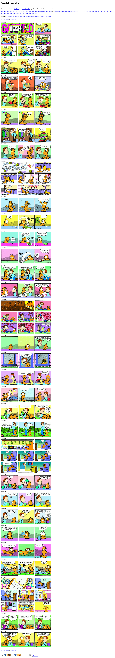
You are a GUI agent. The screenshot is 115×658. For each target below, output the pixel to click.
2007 (90, 11)
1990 (38, 11)
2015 (2, 13)
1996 (56, 11)
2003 (77, 11)
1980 (8, 11)
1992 (44, 11)
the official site (26, 9)
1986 (26, 11)
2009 (96, 11)
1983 (17, 11)
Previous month (5, 19)
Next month (13, 19)
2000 (68, 11)
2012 (105, 11)
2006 (87, 11)
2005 (84, 11)
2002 (74, 11)
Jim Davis (16, 9)
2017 (8, 13)
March (12, 16)
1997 (59, 11)
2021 (20, 13)
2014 (111, 11)
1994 (50, 11)
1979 (5, 11)
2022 (23, 13)
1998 (62, 11)
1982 (14, 11)
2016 (5, 13)
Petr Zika (35, 656)
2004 (80, 11)
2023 (26, 13)
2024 (29, 13)
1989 (35, 11)
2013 (108, 11)
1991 (41, 11)
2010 (99, 11)
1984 (20, 11)
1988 (32, 11)
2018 (11, 13)
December (48, 16)
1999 (65, 11)
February (7, 16)
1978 (2, 11)
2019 (14, 13)
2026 (35, 13)
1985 (23, 11)
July (24, 16)
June (21, 16)
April (15, 16)
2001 (71, 11)
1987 (29, 11)
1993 (47, 11)
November (43, 16)
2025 (32, 13)
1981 (11, 11)
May (18, 16)
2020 (17, 13)
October (37, 16)
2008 (93, 11)
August (27, 16)
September (32, 16)
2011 (102, 11)
